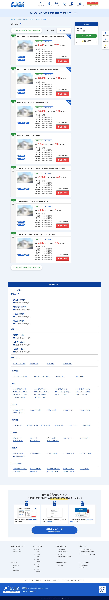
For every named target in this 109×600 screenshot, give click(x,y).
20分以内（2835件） (19, 456)
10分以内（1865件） (69, 453)
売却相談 (60, 565)
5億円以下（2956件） (19, 397)
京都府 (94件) (18, 335)
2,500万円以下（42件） (41, 389)
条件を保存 (87, 41)
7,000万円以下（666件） (62, 392)
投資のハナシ (84, 568)
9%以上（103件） (85, 410)
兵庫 (37, 569)
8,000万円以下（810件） (83, 392)
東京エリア (45, 19)
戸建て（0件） (80, 376)
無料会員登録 (93, 3)
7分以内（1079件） (52, 453)
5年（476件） (34, 438)
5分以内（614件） (35, 453)
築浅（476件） (17, 471)
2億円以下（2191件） (61, 394)
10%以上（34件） (18, 413)
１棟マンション (17, 551)
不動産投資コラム (63, 551)
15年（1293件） (68, 438)
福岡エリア (15, 357)
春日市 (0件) (50, 364)
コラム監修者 (65, 580)
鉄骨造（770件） (46, 425)
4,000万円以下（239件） (83, 389)
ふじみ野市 (38, 19)
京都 (37, 566)
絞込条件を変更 (86, 36)
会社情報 (73, 580)
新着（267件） (34, 471)
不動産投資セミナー (63, 549)
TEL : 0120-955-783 (29, 591)
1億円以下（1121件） (40, 394)
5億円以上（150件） (40, 397)
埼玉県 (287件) (19, 321)
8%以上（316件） (68, 410)
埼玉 (37, 559)
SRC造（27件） (73, 425)
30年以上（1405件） (53, 441)
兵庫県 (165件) (19, 349)
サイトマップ (56, 580)
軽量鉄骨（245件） (32, 425)
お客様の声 (61, 554)
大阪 (37, 564)
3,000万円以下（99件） (62, 389)
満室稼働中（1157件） (20, 469)
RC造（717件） (59, 425)
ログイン (93, 5)
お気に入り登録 (63, 57)
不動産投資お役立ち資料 (64, 556)
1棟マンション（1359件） (41, 376)
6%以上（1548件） (35, 410)
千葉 (37, 556)
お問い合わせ (47, 580)
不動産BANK (84, 565)
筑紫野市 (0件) (34, 364)
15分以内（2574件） (86, 453)
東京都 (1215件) (19, 300)
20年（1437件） (85, 438)
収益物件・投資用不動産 (22, 19)
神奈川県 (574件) (19, 307)
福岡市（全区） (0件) (19, 364)
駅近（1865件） (84, 469)
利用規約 (27, 580)
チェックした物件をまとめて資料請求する (28, 30)
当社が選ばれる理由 (86, 549)
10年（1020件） (51, 438)
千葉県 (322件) (19, 314)
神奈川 (38, 554)
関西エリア (15, 329)
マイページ (16, 565)
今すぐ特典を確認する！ (54, 530)
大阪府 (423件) (19, 342)
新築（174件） (17, 438)
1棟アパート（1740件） (20, 376)
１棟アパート (16, 549)
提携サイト (81, 580)
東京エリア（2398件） (53, 471)
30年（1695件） (35, 441)
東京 (37, 551)
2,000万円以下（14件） (20, 389)
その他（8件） (87, 425)
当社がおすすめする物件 (87, 551)
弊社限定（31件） (68, 469)
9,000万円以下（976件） (20, 394)
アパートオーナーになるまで (88, 554)
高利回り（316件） (35, 469)
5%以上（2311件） (19, 410)
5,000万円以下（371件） (20, 392)
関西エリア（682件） (69, 471)
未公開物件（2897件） (53, 469)
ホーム (13, 19)
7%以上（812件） (52, 410)
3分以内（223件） (18, 453)
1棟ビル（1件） (59, 376)
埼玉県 (31, 19)
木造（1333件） (18, 425)
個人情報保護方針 (36, 580)
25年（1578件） (18, 441)
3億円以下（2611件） (82, 394)
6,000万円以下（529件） (41, 392)
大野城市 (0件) (67, 364)
